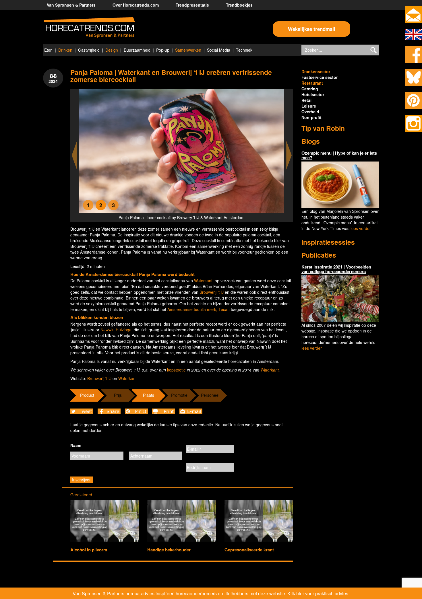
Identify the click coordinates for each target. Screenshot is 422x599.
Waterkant (203, 280)
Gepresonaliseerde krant (249, 550)
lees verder (361, 228)
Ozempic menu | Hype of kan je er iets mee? (339, 155)
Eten (48, 50)
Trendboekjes (239, 5)
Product (87, 395)
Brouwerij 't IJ (99, 378)
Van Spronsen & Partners (71, 5)
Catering (309, 89)
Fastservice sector (319, 77)
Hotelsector (312, 94)
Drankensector (315, 71)
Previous (74, 155)
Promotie (179, 395)
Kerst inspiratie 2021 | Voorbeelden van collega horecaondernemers (336, 269)
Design (111, 50)
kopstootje (176, 370)
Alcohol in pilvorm (88, 550)
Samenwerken (188, 50)
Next (289, 155)
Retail (307, 100)
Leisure (308, 106)
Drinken (65, 50)
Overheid (310, 111)
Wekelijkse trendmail (311, 29)
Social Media (218, 50)
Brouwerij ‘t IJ (212, 292)
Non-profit (311, 117)
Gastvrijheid (89, 50)
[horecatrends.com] (89, 27)
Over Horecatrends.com (136, 5)
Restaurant (312, 83)
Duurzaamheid (137, 50)
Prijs (118, 395)
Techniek (244, 50)
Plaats (148, 395)
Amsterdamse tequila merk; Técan (198, 309)
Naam (75, 445)
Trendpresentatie (192, 5)
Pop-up (162, 50)
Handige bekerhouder (169, 550)
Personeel (210, 395)
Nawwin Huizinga (115, 329)
